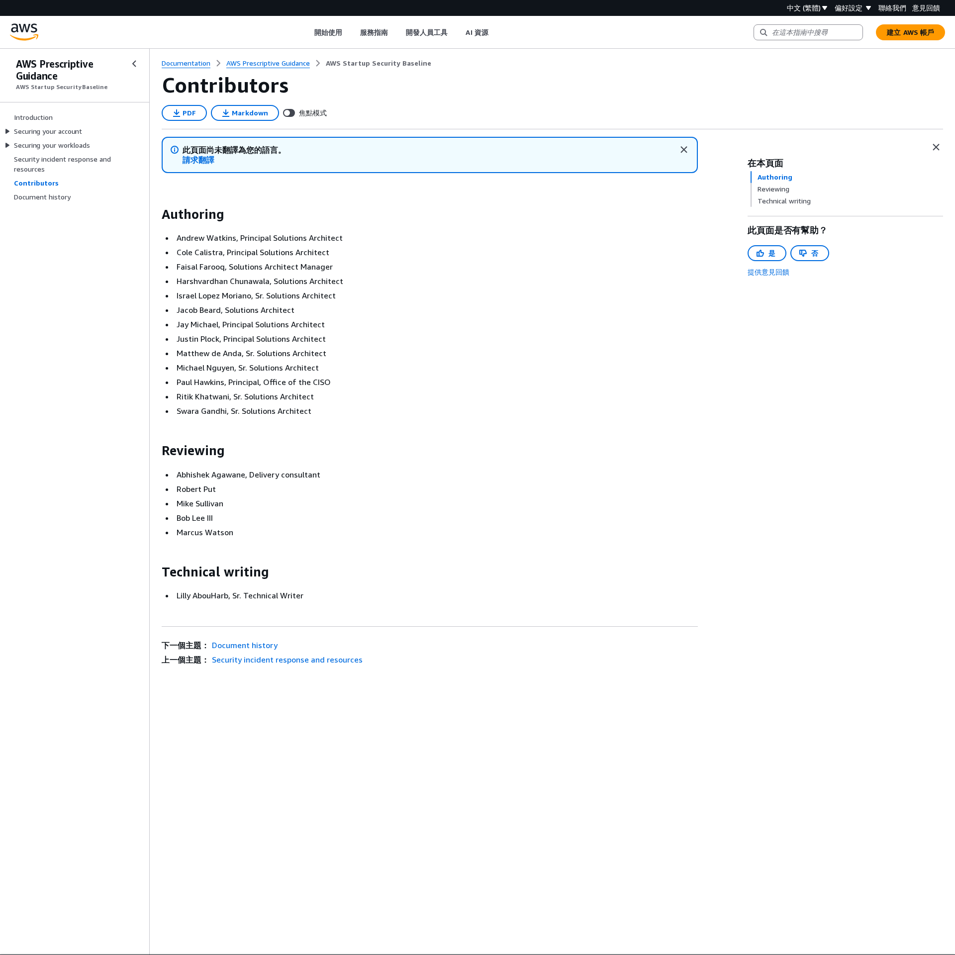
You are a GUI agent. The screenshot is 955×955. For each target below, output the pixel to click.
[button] (198, 160)
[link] (378, 63)
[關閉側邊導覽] (134, 64)
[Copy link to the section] (154, 214)
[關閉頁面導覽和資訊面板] (936, 147)
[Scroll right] (495, 32)
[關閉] (684, 150)
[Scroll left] (306, 32)
